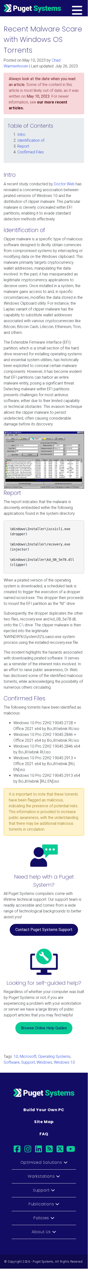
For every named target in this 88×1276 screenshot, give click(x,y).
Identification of (30, 140)
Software (12, 1062)
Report (23, 146)
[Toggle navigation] (84, 8)
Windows (44, 1062)
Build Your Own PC (43, 1110)
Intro (21, 134)
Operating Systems (54, 1056)
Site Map (44, 1122)
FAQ (43, 1134)
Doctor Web (64, 184)
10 (16, 1056)
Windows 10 (64, 1062)
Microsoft (28, 1056)
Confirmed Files (30, 152)
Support (28, 1062)
